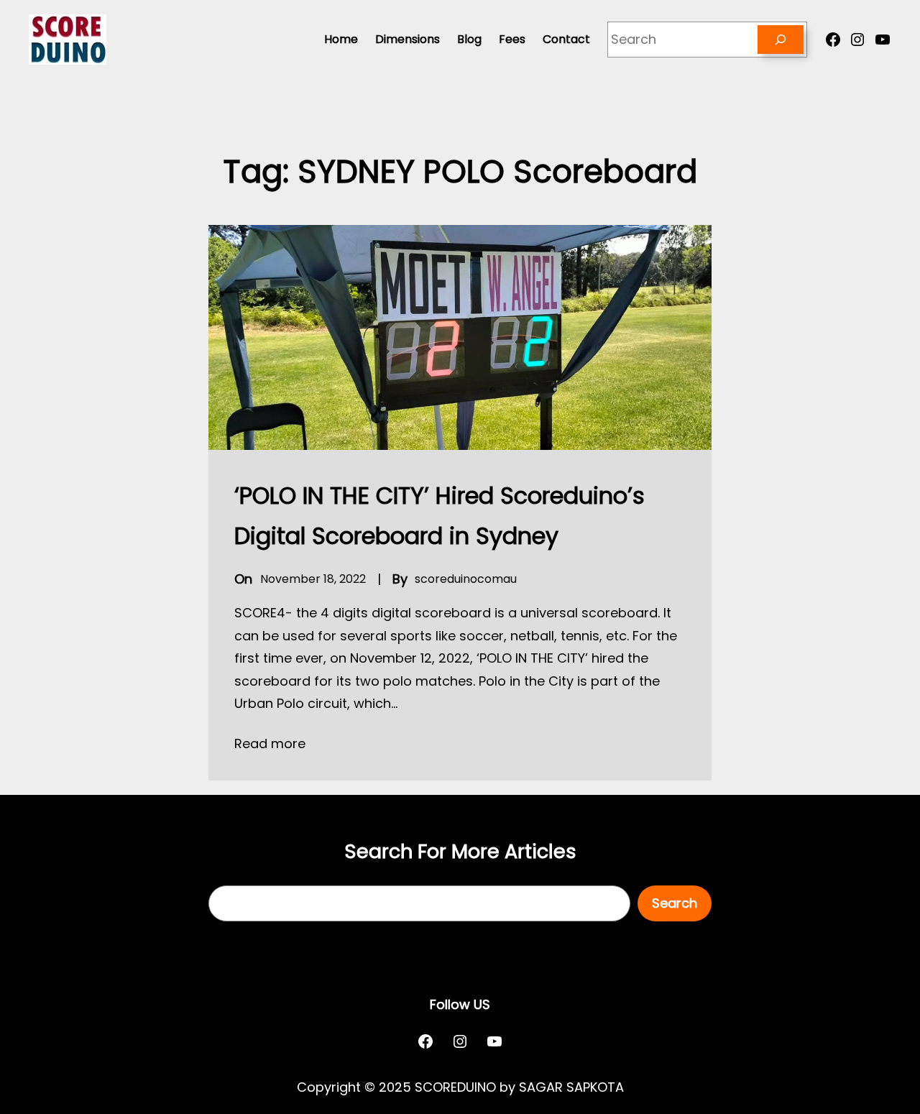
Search (674, 903)
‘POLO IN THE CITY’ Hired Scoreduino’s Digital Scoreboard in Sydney (439, 515)
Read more (269, 743)
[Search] (781, 39)
